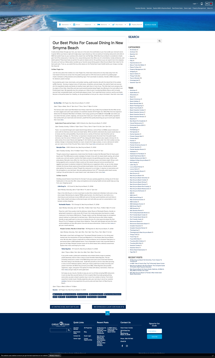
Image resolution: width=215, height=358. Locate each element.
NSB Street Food (92, 297)
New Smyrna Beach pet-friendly (139, 186)
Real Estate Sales (177, 8)
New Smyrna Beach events (138, 184)
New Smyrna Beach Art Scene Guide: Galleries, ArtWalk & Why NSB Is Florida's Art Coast (147, 270)
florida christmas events (137, 145)
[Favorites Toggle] (211, 3)
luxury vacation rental (137, 171)
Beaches (132, 54)
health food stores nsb (137, 156)
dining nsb (133, 127)
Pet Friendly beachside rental (139, 213)
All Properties (88, 328)
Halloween (133, 151)
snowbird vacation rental (137, 228)
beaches (132, 119)
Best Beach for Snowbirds (137, 121)
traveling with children (137, 241)
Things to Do (134, 76)
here (121, 94)
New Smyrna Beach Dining (97, 294)
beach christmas (135, 99)
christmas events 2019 (137, 125)
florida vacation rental (137, 149)
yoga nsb (132, 252)
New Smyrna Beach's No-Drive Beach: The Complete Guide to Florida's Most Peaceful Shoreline (147, 266)
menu (94, 144)
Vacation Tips (134, 82)
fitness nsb (133, 138)
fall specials (133, 132)
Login (195, 4)
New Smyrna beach (136, 175)
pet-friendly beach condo (137, 215)
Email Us (123, 341)
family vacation (135, 134)
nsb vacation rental (136, 210)
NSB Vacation (103, 297)
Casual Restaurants (83, 294)
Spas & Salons (134, 74)
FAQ (131, 61)
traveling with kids (136, 243)
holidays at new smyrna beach (139, 160)
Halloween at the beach (137, 154)
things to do (134, 234)
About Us (210, 8)
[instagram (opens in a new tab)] (127, 346)
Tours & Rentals (134, 78)
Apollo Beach (134, 92)
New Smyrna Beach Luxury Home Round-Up (108, 307)
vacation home (134, 248)
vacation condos (135, 245)
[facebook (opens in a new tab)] (123, 346)
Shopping (133, 71)
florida (132, 140)
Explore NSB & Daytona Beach (162, 8)
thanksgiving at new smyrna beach (141, 232)
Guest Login (87, 336)
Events (132, 58)
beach (132, 97)
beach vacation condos (137, 110)
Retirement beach (135, 221)
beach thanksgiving (136, 106)
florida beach (134, 143)
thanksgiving (134, 230)
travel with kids (135, 239)
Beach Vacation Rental (136, 114)
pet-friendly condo (135, 219)
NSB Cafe (62, 297)
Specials (149, 8)
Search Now (150, 24)
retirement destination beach (139, 223)
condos (63, 281)
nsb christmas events (136, 199)
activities (133, 90)
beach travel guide (136, 108)
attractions (133, 95)
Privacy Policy (55, 355)
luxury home (134, 169)
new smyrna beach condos (138, 180)
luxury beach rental (136, 167)
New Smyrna (134, 173)
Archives (132, 52)
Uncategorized (134, 80)
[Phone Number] (202, 4)
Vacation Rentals (140, 8)
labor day (133, 165)
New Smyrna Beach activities (138, 178)
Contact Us (76, 336)
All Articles (133, 50)
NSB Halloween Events (136, 204)
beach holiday (134, 101)
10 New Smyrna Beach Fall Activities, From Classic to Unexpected (146, 260)
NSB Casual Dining (72, 297)
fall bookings (134, 130)
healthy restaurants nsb (137, 158)
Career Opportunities (88, 339)
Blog (131, 56)
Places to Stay (134, 67)
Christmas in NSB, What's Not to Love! (66, 307)
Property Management (199, 8)
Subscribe (154, 336)
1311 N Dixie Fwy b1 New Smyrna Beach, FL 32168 (125, 332)
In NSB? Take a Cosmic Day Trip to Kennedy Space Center (147, 263)
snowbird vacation (135, 226)
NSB (56, 297)
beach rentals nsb (135, 103)
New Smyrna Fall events (137, 191)
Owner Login (187, 8)
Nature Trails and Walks (137, 65)
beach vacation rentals (70, 294)
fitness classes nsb (136, 136)
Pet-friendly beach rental (138, 217)
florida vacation (135, 147)
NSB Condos (82, 297)
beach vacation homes (137, 112)
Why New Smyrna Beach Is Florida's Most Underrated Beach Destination (146, 273)
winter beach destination (137, 250)
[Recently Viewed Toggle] (207, 3)
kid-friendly (133, 162)
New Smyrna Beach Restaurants (113, 294)
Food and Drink (58, 294)
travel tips (133, 237)
